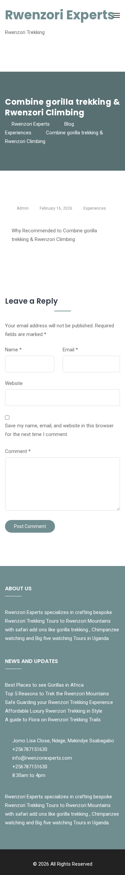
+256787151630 (29, 749)
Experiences (94, 208)
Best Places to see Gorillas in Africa (44, 685)
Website (14, 383)
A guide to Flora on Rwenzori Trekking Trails (53, 720)
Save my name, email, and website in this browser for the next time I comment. (59, 430)
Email (70, 350)
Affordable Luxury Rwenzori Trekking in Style (53, 711)
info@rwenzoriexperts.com (42, 758)
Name (13, 350)
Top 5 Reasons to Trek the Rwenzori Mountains (57, 694)
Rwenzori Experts (60, 15)
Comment (18, 451)
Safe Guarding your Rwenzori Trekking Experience (59, 702)
